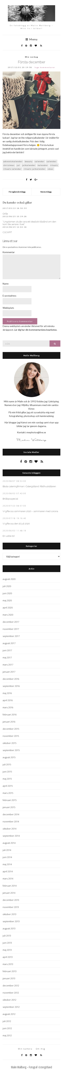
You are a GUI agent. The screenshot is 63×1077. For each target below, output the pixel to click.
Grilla (5, 213)
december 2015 (11, 728)
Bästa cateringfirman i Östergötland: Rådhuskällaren (29, 486)
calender (52, 161)
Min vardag (31, 57)
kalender (43, 165)
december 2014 (11, 814)
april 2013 (8, 957)
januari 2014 (9, 892)
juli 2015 (7, 764)
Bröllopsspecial (10, 498)
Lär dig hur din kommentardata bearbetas (35, 329)
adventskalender (13, 161)
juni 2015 (7, 771)
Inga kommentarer (44, 67)
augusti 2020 (9, 579)
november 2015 (11, 735)
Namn (6, 283)
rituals (54, 165)
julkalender (29, 165)
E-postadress (9, 295)
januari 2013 (9, 978)
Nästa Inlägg (45, 192)
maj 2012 (7, 1035)
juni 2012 (7, 1028)
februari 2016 (9, 714)
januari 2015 (9, 807)
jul (18, 165)
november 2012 (11, 992)
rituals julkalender (35, 169)
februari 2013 (9, 971)
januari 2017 (9, 671)
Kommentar (9, 252)
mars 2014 (8, 878)
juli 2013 (7, 935)
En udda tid (9, 536)
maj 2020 (7, 600)
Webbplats (8, 307)
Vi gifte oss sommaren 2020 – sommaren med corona (30, 511)
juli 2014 (7, 850)
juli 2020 (7, 586)
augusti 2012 (9, 1014)
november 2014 (11, 821)
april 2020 (8, 607)
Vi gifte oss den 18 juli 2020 (16, 523)
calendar (39, 161)
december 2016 (11, 678)
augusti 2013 (9, 928)
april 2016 (8, 700)
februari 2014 (9, 885)
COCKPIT (7, 232)
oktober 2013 (9, 914)
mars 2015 (8, 793)
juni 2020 (7, 593)
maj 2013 (7, 949)
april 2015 (8, 785)
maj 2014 (7, 864)
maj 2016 (7, 693)
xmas (50, 169)
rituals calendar (13, 169)
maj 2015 (7, 778)
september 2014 (11, 835)
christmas (9, 165)
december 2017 (11, 621)
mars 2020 (8, 614)
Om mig (40, 1048)
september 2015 (11, 750)
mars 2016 (8, 707)
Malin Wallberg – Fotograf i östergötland (31, 1067)
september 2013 (11, 921)
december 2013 (11, 900)
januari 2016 (9, 721)
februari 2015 (9, 800)
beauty (29, 161)
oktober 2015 (9, 743)
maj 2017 (7, 657)
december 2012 (11, 985)
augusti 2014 (9, 842)
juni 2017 (7, 650)
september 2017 (11, 636)
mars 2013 (8, 964)
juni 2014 (7, 857)
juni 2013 (7, 942)
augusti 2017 (9, 643)
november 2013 (11, 907)
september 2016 (11, 686)
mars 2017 (8, 664)
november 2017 (11, 629)
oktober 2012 (9, 999)
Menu (33, 39)
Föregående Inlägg (17, 192)
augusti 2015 (9, 757)
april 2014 (8, 871)
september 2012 (11, 1006)
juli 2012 (7, 1021)
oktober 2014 (9, 828)
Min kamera (25, 1048)
